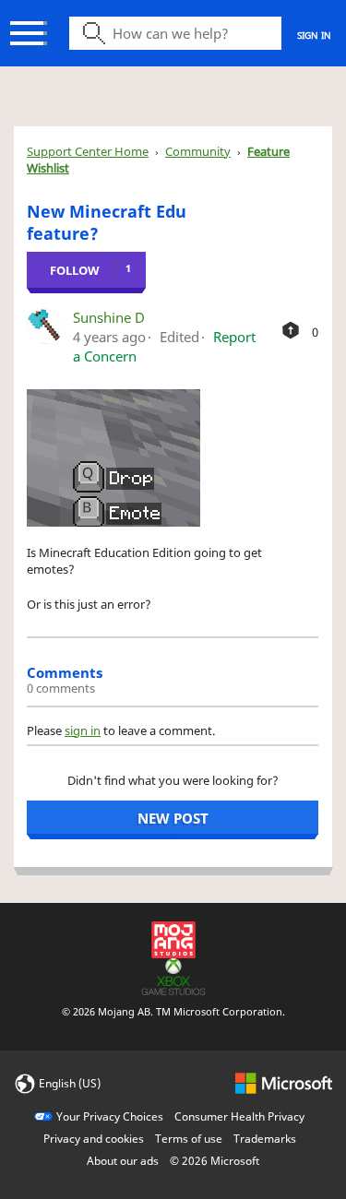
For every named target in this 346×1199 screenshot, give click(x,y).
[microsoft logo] (283, 1082)
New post (173, 818)
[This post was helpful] (290, 330)
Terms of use (188, 1138)
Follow (75, 270)
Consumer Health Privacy (239, 1116)
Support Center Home (88, 151)
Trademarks (264, 1138)
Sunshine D (109, 317)
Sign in (314, 35)
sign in (83, 730)
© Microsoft (214, 1161)
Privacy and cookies (93, 1138)
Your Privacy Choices (109, 1116)
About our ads (123, 1161)
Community (198, 151)
